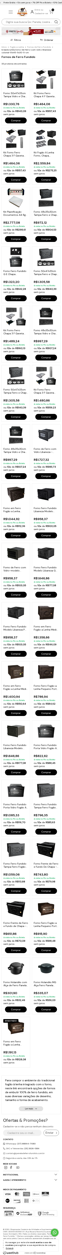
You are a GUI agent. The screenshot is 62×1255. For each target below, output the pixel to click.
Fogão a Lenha (17, 47)
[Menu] (11, 12)
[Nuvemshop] (35, 1253)
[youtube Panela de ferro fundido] (17, 1167)
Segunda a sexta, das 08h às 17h (22, 1158)
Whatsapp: (21, 1143)
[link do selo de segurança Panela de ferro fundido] (24, 1214)
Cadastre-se (41, 13)
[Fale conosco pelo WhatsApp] (55, 1232)
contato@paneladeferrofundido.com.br (25, 1153)
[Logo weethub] (10, 1253)
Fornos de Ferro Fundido (39, 47)
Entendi (9, 1248)
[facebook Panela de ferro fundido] (11, 1167)
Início (4, 47)
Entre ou (39, 9)
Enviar (49, 1132)
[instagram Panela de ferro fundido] (5, 1167)
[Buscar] (56, 22)
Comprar (16, 120)
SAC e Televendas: (22, 1148)
